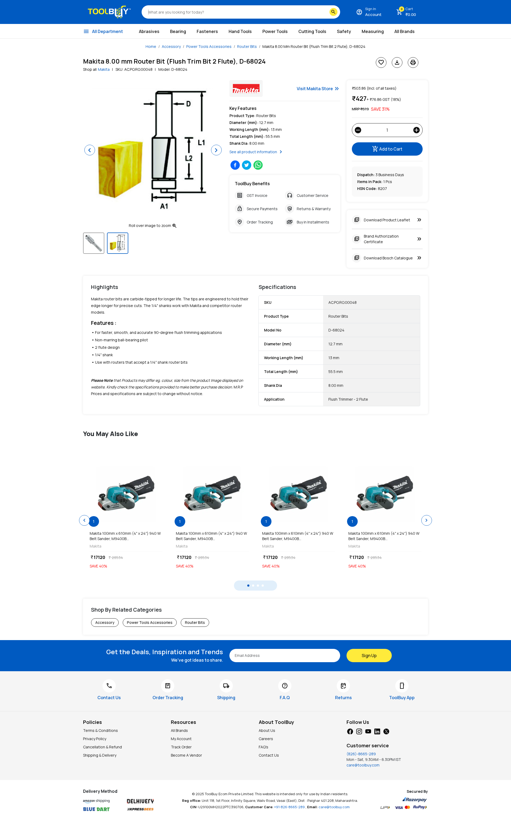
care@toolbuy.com (363, 765)
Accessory (171, 46)
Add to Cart (387, 149)
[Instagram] (359, 731)
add (416, 130)
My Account (181, 738)
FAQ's (263, 746)
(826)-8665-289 (361, 753)
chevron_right (426, 520)
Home (151, 46)
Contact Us (269, 755)
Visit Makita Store (318, 88)
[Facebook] (350, 731)
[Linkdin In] (377, 731)
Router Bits (247, 46)
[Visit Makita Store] (246, 88)
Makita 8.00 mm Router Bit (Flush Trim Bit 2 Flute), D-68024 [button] (313, 46)
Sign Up (369, 655)
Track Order (181, 746)
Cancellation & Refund (102, 746)
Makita (104, 69)
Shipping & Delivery (99, 755)
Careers (266, 738)
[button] (89, 150)
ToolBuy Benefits (252, 183)
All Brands (179, 730)
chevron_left (84, 520)
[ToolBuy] (109, 12)
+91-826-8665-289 (290, 807)
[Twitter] (386, 731)
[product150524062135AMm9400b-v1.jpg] (126, 493)
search (333, 12)
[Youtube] (368, 731)
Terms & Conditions (100, 730)
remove (358, 130)
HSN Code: (367, 188)
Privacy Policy (94, 738)
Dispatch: (366, 174)
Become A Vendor (186, 755)
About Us (267, 730)
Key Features (243, 108)
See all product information (256, 152)
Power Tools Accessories (209, 46)
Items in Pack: (369, 181)
